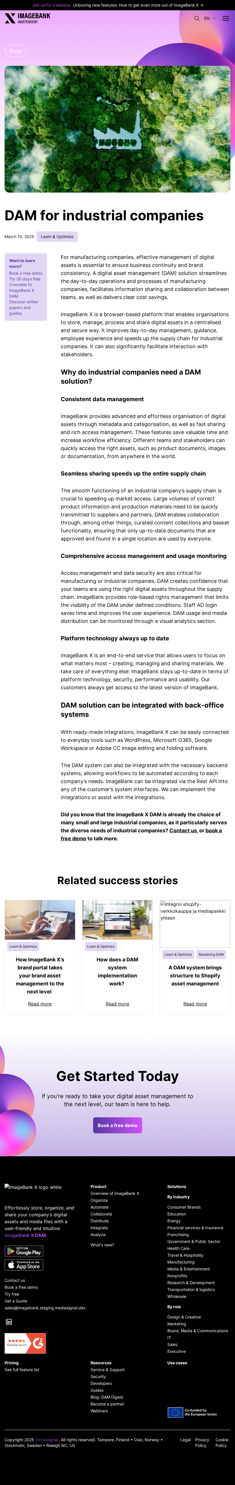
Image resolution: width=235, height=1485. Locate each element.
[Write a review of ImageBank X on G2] (41, 1343)
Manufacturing (181, 1262)
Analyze (98, 1234)
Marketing (176, 1323)
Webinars (99, 1410)
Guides (97, 1390)
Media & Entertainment (188, 1268)
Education (176, 1213)
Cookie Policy (222, 1442)
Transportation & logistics (191, 1289)
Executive (176, 1351)
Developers (101, 1383)
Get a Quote (16, 1300)
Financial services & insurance (195, 1227)
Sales (172, 1344)
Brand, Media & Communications (197, 1330)
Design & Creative (184, 1316)
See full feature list (22, 1369)
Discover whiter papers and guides (23, 307)
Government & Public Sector (193, 1241)
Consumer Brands (184, 1207)
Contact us (183, 830)
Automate (100, 1207)
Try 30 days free (24, 278)
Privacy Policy (202, 1442)
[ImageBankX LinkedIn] (9, 1322)
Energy (174, 1220)
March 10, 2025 (19, 236)
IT (169, 1337)
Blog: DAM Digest (107, 1397)
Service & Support (108, 1369)
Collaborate (101, 1213)
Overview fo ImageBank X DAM (21, 290)
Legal (185, 1439)
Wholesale (176, 1296)
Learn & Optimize (57, 236)
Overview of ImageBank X (115, 1193)
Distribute (100, 1220)
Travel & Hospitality (185, 1255)
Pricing (12, 1362)
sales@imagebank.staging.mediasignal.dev (41, 1307)
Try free (12, 1294)
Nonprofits (177, 1275)
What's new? (102, 1244)
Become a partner (107, 1403)
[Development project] (198, 1412)
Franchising (178, 1234)
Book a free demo (25, 273)
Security (98, 1376)
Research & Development (191, 1282)
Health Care (178, 1248)
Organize (99, 1200)
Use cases (177, 1362)
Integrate (99, 1227)
